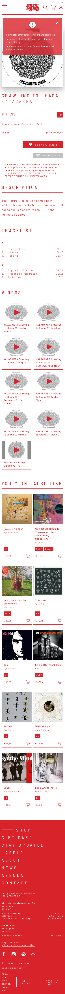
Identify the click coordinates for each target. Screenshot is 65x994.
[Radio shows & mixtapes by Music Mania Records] (33, 954)
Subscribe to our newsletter (18, 945)
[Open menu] (4, 7)
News (10, 867)
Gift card (17, 837)
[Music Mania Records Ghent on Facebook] (4, 954)
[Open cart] (53, 7)
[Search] (45, 7)
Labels (13, 852)
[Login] (60, 7)
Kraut (17, 124)
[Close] (56, 23)
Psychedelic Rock (32, 124)
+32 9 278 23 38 (11, 896)
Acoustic (7, 124)
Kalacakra (17, 101)
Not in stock (51, 155)
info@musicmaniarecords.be (19, 893)
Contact (15, 882)
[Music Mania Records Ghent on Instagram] (14, 954)
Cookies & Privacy (12, 968)
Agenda (13, 875)
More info (4, 989)
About (11, 860)
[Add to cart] (28, 556)
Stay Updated (23, 845)
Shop (24, 829)
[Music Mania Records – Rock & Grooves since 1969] (32, 7)
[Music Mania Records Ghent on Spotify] (23, 954)
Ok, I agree (26, 982)
